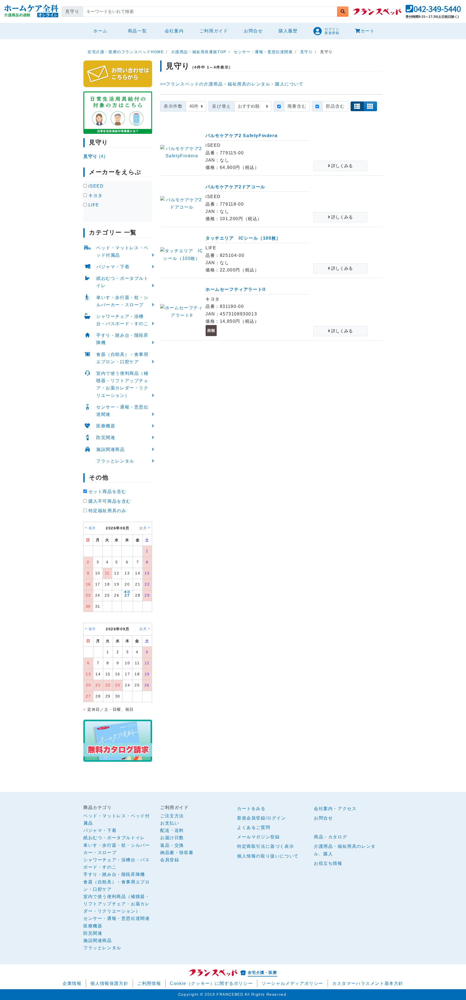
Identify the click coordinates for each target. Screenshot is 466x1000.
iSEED (95, 186)
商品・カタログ (330, 837)
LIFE (93, 205)
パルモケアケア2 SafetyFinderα (241, 135)
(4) (94, 156)
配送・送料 (172, 830)
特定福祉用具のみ (106, 510)
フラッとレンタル (115, 461)
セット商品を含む (106, 491)
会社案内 (174, 31)
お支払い (169, 823)
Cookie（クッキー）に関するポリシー (211, 983)
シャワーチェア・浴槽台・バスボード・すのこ (122, 320)
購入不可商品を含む (109, 501)
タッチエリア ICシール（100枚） (243, 238)
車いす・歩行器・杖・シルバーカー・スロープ (122, 301)
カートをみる (251, 808)
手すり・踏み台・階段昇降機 (122, 339)
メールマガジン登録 (258, 837)
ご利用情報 (149, 983)
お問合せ (253, 31)
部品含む (335, 106)
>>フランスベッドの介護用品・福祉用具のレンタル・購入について (232, 84)
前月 (92, 528)
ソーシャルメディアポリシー (292, 983)
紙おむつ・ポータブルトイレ (122, 282)
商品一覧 (137, 31)
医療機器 (105, 426)
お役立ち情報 (328, 863)
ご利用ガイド (214, 31)
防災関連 (105, 437)
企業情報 (72, 983)
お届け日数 (172, 837)
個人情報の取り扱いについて (268, 856)
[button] (433, 10)
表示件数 (173, 106)
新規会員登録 (251, 818)
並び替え (221, 106)
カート (368, 31)
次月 (143, 528)
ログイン (276, 818)
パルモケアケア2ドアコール (235, 187)
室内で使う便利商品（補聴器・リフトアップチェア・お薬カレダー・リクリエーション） (122, 384)
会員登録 (169, 860)
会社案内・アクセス (335, 808)
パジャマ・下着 (112, 266)
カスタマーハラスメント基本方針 (367, 983)
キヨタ (94, 195)
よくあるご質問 (253, 827)
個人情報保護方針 (109, 983)
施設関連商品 (110, 449)
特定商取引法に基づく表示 (265, 846)
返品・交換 (172, 845)
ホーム (102, 30)
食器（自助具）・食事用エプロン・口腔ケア (122, 358)
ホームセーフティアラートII (235, 289)
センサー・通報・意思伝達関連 (122, 411)
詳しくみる (341, 166)
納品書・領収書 (176, 852)
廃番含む (296, 106)
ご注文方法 (172, 816)
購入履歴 (288, 31)
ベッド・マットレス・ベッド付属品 (122, 251)
